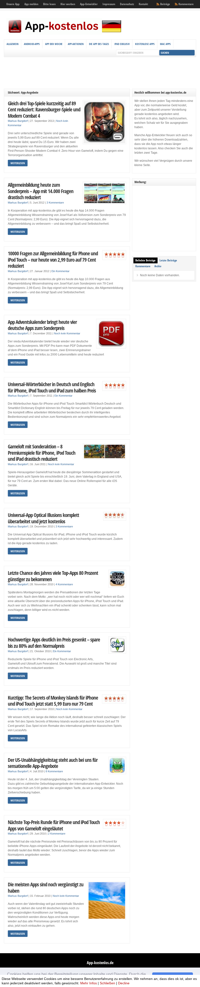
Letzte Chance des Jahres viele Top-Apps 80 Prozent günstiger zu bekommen (53, 576)
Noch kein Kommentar (67, 333)
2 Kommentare (56, 833)
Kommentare (186, 4)
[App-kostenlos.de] (65, 33)
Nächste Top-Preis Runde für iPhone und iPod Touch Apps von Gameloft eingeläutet (54, 825)
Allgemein (13, 44)
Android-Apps (32, 44)
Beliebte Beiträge (145, 260)
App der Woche (53, 44)
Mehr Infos (88, 983)
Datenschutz (127, 4)
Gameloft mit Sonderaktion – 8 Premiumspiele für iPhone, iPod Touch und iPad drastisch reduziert (41, 452)
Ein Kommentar (60, 271)
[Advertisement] (100, 73)
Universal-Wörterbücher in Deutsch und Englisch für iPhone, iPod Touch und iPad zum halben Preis (52, 387)
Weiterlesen (17, 163)
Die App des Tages (99, 44)
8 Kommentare (54, 771)
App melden (31, 4)
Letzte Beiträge (168, 260)
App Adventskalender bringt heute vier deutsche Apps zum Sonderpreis (42, 325)
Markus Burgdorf (18, 120)
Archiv (157, 266)
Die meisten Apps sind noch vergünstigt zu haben (45, 887)
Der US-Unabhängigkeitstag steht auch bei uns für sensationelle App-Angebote (53, 763)
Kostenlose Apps (145, 44)
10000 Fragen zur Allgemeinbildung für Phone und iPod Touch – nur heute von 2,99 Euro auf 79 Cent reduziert (53, 259)
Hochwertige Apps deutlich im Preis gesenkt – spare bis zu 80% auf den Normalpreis (54, 642)
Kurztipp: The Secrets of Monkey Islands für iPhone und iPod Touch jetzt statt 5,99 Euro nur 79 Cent (53, 700)
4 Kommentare (64, 584)
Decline (124, 983)
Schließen (107, 983)
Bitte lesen (49, 4)
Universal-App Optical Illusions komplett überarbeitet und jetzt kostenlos (43, 518)
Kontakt (143, 4)
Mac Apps (165, 44)
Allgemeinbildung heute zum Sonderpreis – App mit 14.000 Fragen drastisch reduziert (40, 191)
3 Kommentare (55, 202)
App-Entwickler (89, 4)
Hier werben (67, 4)
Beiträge (165, 4)
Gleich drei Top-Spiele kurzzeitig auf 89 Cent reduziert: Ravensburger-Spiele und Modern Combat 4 (44, 109)
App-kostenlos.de (100, 962)
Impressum (108, 4)
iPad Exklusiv (122, 44)
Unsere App (13, 4)
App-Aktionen (76, 44)
